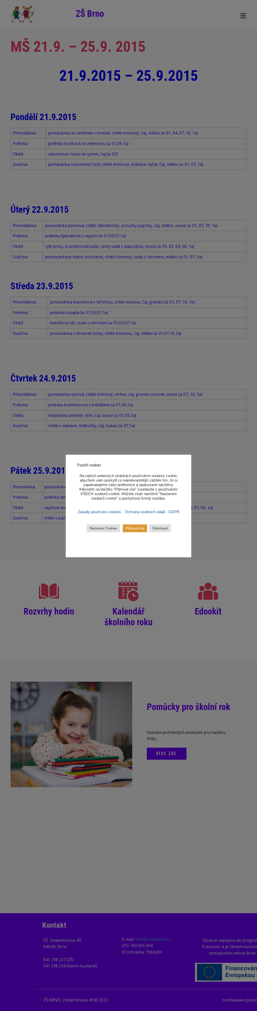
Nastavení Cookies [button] (103, 528)
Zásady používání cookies (100, 512)
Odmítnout (160, 528)
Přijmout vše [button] (135, 528)
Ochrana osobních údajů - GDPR (152, 512)
